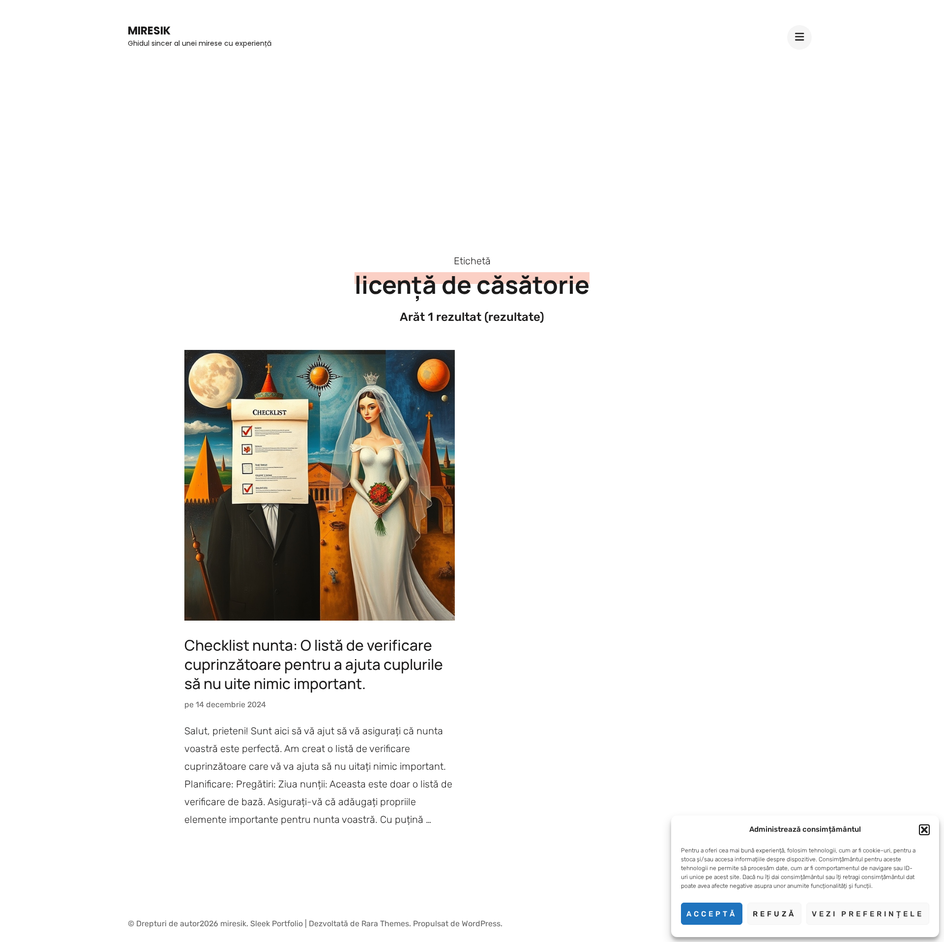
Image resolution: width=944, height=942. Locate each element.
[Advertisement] (472, 144)
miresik (149, 30)
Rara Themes (385, 923)
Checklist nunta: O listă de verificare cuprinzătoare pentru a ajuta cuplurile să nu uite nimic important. (313, 664)
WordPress (481, 923)
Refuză (774, 914)
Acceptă (711, 914)
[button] (924, 830)
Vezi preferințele (868, 914)
